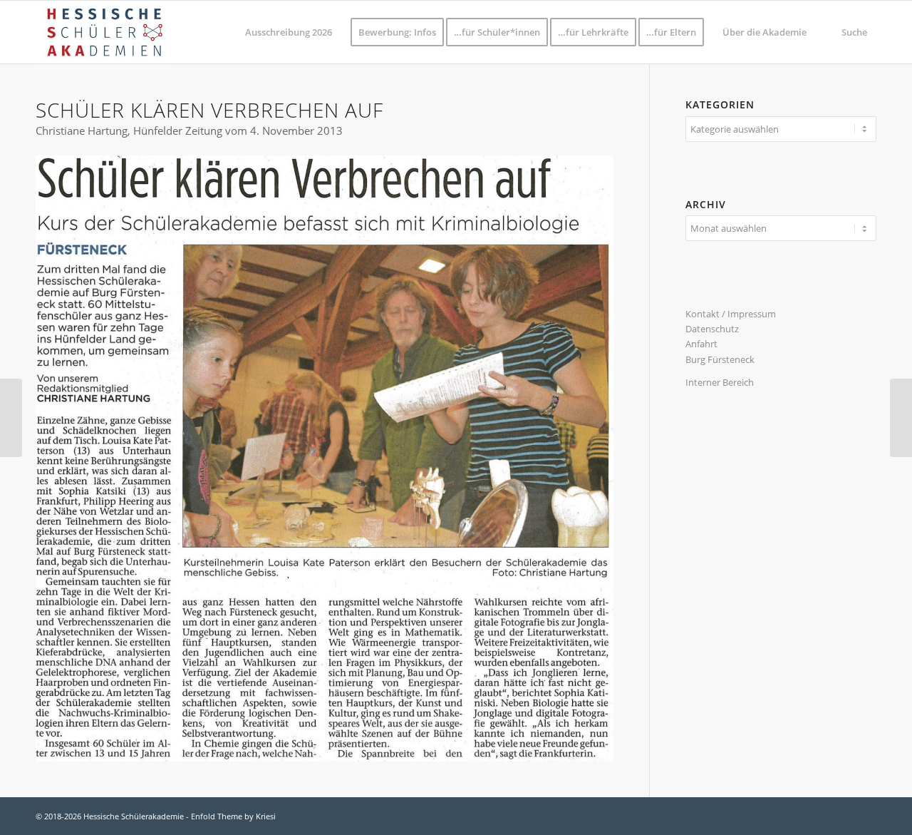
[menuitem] (288, 32)
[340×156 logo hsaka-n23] (104, 32)
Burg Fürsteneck (720, 359)
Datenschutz (712, 328)
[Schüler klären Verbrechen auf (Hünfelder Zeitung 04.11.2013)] (324, 458)
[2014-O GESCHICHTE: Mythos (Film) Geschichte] (11, 418)
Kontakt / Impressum (730, 313)
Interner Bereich (719, 382)
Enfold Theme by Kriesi (233, 816)
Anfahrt (701, 343)
